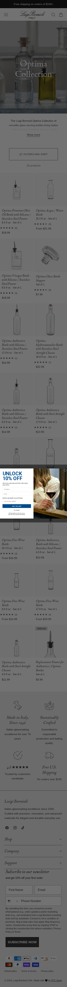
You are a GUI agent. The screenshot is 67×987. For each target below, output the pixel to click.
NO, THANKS (17, 510)
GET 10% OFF (16, 506)
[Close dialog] (65, 470)
